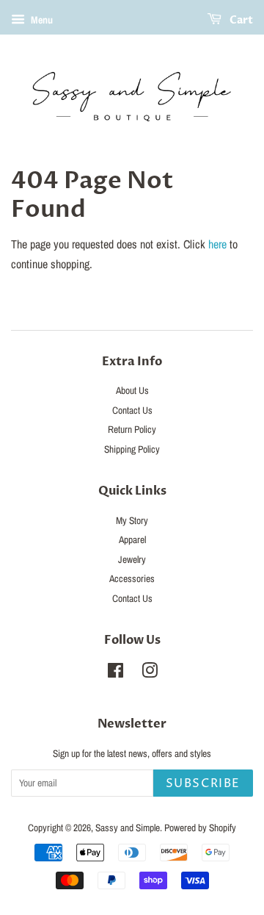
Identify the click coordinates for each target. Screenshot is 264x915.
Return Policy (132, 429)
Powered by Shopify (200, 827)
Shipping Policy (132, 449)
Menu (41, 19)
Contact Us (132, 410)
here (217, 244)
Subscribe (203, 783)
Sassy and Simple (127, 827)
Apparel (132, 539)
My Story (132, 520)
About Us (132, 390)
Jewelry (132, 559)
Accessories (132, 578)
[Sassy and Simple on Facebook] (115, 673)
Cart (240, 20)
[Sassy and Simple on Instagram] (150, 673)
